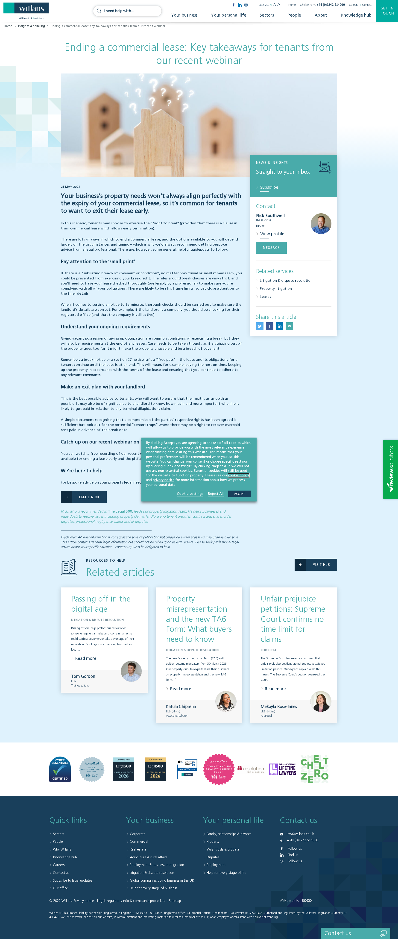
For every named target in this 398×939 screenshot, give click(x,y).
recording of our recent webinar (126, 454)
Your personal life (228, 15)
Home (292, 4)
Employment (216, 865)
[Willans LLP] (26, 11)
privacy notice (163, 480)
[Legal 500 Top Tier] (155, 769)
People (294, 15)
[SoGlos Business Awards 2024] (187, 769)
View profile (272, 234)
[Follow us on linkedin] (240, 5)
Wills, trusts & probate (223, 849)
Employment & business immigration (157, 865)
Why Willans (62, 849)
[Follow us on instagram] (246, 5)
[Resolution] (251, 769)
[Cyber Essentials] (60, 769)
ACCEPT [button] (239, 493)
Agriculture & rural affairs (148, 857)
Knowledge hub (356, 15)
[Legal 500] (123, 769)
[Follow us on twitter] (259, 326)
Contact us (61, 872)
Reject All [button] (216, 493)
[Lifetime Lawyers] (282, 769)
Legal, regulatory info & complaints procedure (131, 901)
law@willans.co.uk (300, 834)
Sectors (267, 15)
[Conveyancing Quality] (219, 769)
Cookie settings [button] (190, 493)
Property (213, 841)
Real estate (138, 849)
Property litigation (276, 289)
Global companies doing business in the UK (162, 880)
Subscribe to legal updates (72, 880)
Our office (60, 888)
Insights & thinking (31, 26)
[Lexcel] (92, 769)
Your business (184, 15)
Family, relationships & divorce (229, 834)
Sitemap (175, 901)
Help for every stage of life (226, 872)
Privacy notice (84, 901)
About (321, 15)
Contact (367, 4)
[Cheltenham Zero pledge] (314, 769)
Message (271, 248)
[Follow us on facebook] (233, 5)
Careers (353, 4)
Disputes (213, 857)
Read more (85, 659)
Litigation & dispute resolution (286, 281)
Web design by (290, 900)
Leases (265, 297)
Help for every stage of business (153, 888)
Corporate (137, 834)
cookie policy (238, 475)
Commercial (139, 841)
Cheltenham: (322, 4)
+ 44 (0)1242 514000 (302, 840)
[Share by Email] (289, 326)
